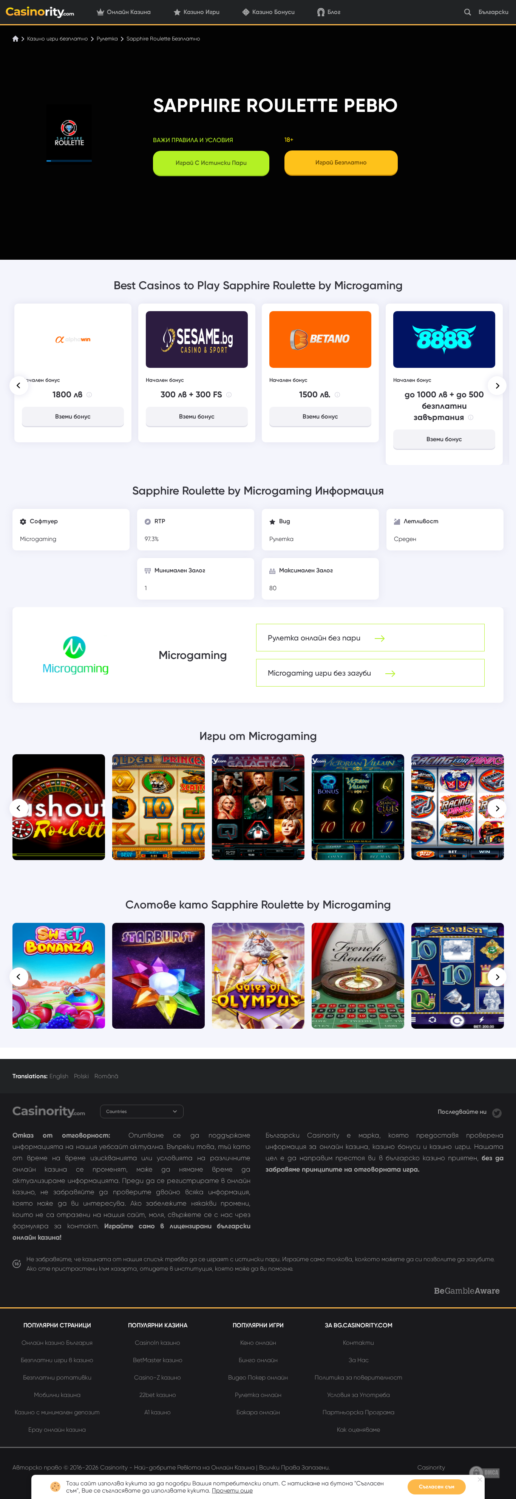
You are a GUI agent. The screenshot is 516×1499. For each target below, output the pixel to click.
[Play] (59, 807)
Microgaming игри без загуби (320, 672)
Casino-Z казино (157, 1377)
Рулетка (107, 39)
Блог (334, 12)
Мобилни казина (57, 1394)
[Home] (16, 39)
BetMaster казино (157, 1360)
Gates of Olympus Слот (258, 933)
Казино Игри (201, 12)
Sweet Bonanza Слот (59, 933)
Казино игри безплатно (57, 39)
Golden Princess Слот (158, 765)
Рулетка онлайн (258, 1394)
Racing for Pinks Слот (458, 765)
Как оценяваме (358, 1429)
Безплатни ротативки (57, 1377)
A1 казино (157, 1412)
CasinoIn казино (157, 1342)
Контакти (358, 1342)
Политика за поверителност (358, 1377)
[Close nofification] (480, 1479)
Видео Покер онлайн (258, 1377)
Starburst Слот (158, 933)
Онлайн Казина (129, 12)
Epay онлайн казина (57, 1429)
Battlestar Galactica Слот (258, 765)
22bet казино (157, 1394)
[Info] (89, 394)
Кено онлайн (258, 1342)
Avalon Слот (457, 933)
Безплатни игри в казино (57, 1360)
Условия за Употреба (358, 1394)
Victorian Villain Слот (358, 765)
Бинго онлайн (258, 1360)
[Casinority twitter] (497, 1111)
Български (493, 12)
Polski (81, 1076)
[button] (18, 385)
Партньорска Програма (358, 1412)
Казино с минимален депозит (57, 1412)
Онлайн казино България (57, 1342)
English (58, 1076)
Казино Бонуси (273, 12)
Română (106, 1076)
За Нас (359, 1360)
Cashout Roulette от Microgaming (59, 768)
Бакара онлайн (258, 1412)
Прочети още (232, 1490)
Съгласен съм (436, 1486)
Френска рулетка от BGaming (358, 936)
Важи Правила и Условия (193, 140)
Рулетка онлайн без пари (315, 637)
